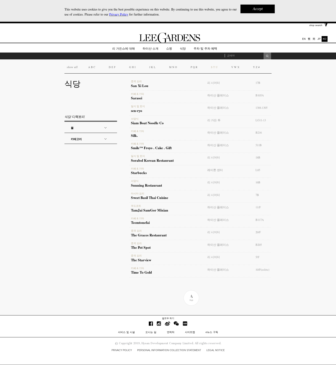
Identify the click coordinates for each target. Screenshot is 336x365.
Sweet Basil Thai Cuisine (149, 196)
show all (72, 67)
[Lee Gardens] (168, 42)
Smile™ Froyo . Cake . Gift (151, 146)
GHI (132, 67)
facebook (151, 323)
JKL (152, 67)
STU (215, 67)
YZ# (257, 67)
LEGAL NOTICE (215, 350)
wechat (176, 323)
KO (324, 38)
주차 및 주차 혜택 (205, 48)
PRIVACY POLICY (122, 350)
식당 (183, 48)
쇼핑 (169, 48)
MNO (173, 67)
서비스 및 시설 (126, 332)
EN (304, 38)
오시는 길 (150, 332)
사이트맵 (190, 332)
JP (318, 38)
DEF (112, 67)
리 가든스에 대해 (123, 48)
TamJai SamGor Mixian (149, 208)
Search (267, 56)
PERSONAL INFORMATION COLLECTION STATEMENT (169, 350)
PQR (194, 67)
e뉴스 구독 (211, 332)
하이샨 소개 (150, 48)
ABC (92, 67)
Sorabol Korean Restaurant (152, 159)
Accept (258, 9)
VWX (235, 67)
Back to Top (191, 298)
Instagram (159, 323)
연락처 (170, 332)
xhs (185, 323)
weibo (167, 323)
